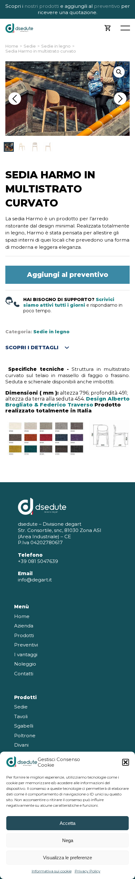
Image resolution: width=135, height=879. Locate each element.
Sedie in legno (56, 46)
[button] (125, 762)
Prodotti (24, 635)
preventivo (106, 6)
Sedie (30, 46)
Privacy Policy (87, 871)
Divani (21, 745)
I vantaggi (25, 654)
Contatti (23, 674)
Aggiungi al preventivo (67, 275)
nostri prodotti (41, 6)
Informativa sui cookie (52, 871)
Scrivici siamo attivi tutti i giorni (68, 302)
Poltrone (24, 735)
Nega (67, 840)
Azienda (23, 626)
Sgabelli (23, 726)
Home (11, 46)
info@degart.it (35, 580)
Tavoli (21, 716)
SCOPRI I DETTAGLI (31, 347)
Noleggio (25, 664)
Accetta (67, 823)
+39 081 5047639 (38, 561)
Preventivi (26, 645)
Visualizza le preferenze (67, 857)
